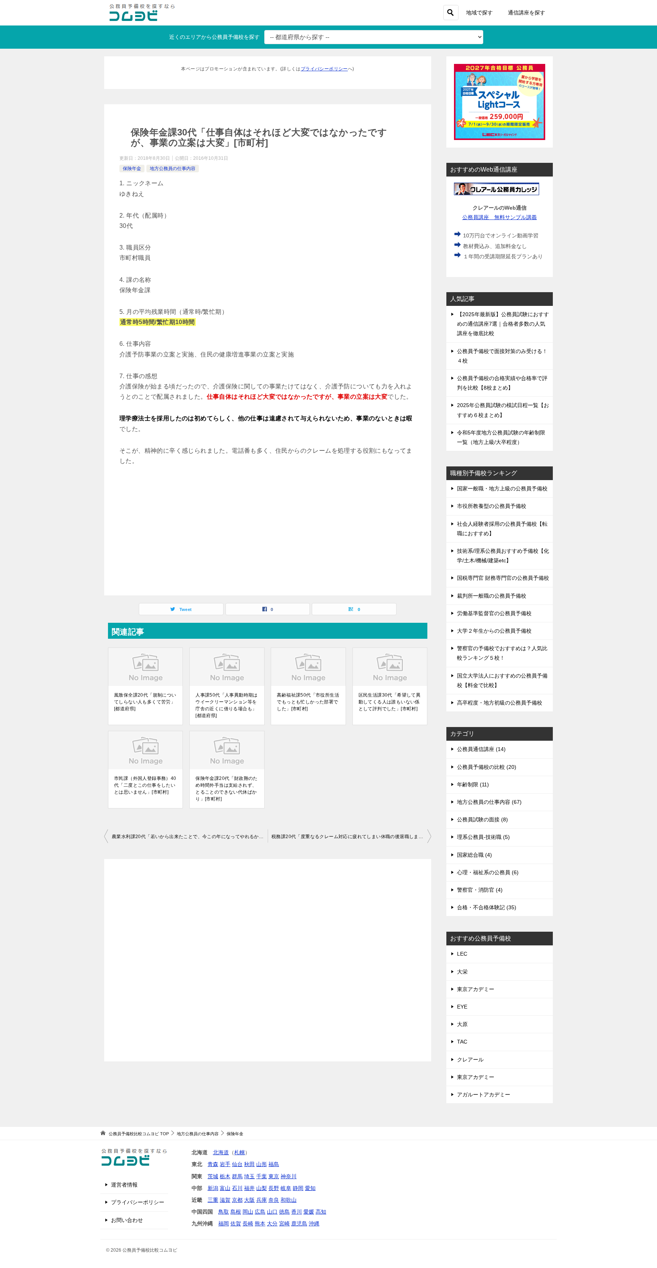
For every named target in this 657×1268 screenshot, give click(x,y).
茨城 (213, 1176)
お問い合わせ (127, 1220)
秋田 (249, 1164)
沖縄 (314, 1223)
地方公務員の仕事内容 (172, 168)
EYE (462, 1007)
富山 (225, 1188)
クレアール (470, 1059)
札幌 (239, 1152)
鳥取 (223, 1212)
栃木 (225, 1176)
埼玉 (249, 1176)
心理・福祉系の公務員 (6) (488, 872)
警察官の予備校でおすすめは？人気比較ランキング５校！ (502, 653)
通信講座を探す (526, 13)
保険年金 (132, 168)
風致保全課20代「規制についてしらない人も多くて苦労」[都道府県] (145, 701)
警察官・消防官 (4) (480, 890)
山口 (272, 1212)
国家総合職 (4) (474, 855)
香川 (296, 1212)
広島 (260, 1212)
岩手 (225, 1164)
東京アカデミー (475, 989)
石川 (237, 1188)
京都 (237, 1200)
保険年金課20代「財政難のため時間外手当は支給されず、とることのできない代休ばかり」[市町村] (226, 789)
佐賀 (235, 1223)
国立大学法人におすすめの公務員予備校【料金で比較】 (502, 680)
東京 (273, 1176)
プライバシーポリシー (324, 68)
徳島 (284, 1212)
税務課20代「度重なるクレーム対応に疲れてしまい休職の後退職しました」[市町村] (351, 836)
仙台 (237, 1164)
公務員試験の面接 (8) (482, 819)
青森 (213, 1164)
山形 (261, 1164)
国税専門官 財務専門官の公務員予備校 (503, 578)
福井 (249, 1188)
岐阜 (286, 1188)
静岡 (298, 1188)
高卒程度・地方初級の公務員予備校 (499, 703)
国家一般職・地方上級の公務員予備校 (502, 488)
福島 (273, 1164)
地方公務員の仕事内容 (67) (489, 802)
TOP (139, 1133)
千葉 (261, 1176)
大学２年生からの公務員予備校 (494, 631)
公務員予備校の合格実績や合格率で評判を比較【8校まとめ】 (502, 383)
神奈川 (289, 1176)
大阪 (249, 1200)
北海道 (221, 1152)
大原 (462, 1024)
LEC (462, 954)
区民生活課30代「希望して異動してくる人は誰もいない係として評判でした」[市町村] (390, 701)
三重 (213, 1200)
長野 (273, 1188)
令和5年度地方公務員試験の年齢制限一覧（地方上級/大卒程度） (501, 437)
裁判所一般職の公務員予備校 (491, 596)
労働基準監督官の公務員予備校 (494, 613)
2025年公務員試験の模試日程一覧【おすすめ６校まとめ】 (503, 410)
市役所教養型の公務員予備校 (491, 506)
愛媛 (308, 1212)
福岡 (223, 1223)
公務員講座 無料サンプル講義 (499, 217)
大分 (272, 1223)
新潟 (213, 1188)
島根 (235, 1212)
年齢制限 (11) (473, 784)
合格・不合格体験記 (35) (486, 907)
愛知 (310, 1188)
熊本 (260, 1223)
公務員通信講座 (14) (481, 749)
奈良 (273, 1200)
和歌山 (289, 1200)
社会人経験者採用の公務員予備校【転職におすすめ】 (502, 528)
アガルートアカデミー (483, 1094)
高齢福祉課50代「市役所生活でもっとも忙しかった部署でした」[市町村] (308, 701)
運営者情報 (124, 1185)
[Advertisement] (267, 530)
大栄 (462, 972)
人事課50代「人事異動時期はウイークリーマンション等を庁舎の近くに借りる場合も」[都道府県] (226, 705)
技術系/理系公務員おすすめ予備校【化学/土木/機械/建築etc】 (503, 555)
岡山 (248, 1212)
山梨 (261, 1188)
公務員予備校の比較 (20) (486, 767)
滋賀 (225, 1200)
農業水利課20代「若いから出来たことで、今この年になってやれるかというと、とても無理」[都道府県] (190, 836)
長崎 (248, 1223)
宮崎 (284, 1223)
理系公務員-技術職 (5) (483, 837)
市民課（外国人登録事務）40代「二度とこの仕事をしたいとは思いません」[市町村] (145, 785)
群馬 (237, 1176)
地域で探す (479, 13)
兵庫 (261, 1200)
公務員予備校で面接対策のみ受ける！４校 (502, 356)
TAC (462, 1042)
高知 (321, 1212)
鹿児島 (299, 1223)
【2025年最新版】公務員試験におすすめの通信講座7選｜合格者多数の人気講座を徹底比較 (503, 323)
